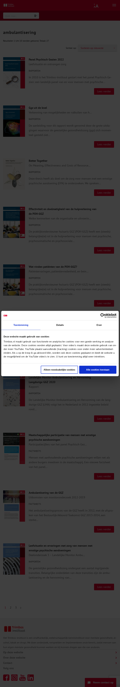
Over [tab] (99, 325)
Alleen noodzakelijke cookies (59, 369)
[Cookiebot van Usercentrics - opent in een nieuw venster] (102, 315)
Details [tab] (60, 325)
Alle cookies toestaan (97, 369)
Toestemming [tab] (20, 325)
